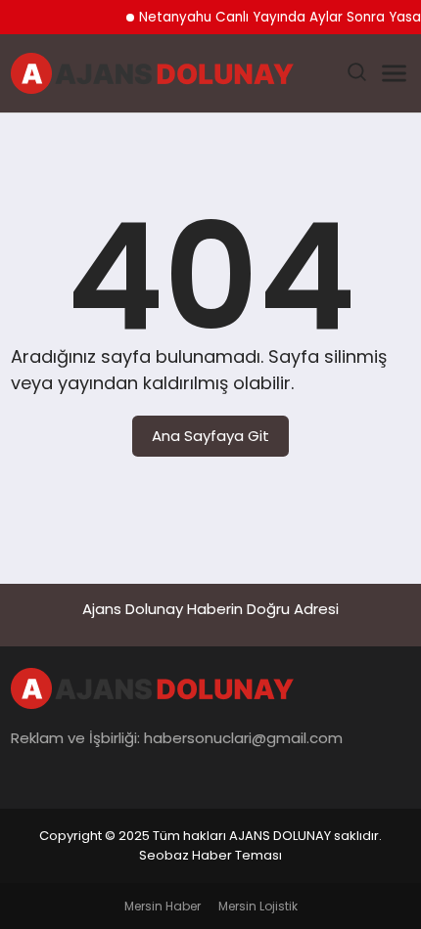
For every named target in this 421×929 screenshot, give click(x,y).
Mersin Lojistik (258, 906)
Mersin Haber (162, 906)
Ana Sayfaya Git (210, 435)
